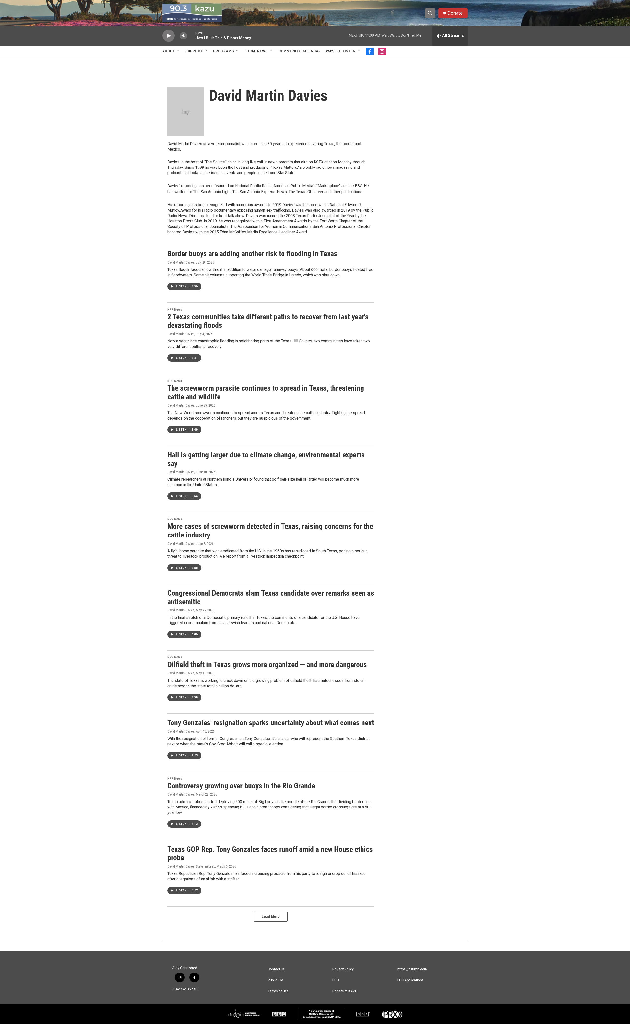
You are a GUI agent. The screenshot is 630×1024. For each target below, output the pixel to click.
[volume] (183, 35)
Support (194, 51)
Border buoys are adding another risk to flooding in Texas (252, 253)
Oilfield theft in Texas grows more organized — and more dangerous (267, 664)
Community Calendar (299, 51)
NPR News (174, 309)
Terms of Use (278, 991)
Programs (223, 51)
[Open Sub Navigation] (178, 51)
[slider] (191, 35)
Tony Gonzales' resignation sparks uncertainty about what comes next (270, 722)
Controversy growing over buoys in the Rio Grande (241, 785)
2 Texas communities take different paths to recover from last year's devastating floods (268, 321)
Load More (271, 916)
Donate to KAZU (344, 991)
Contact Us (276, 969)
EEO (335, 980)
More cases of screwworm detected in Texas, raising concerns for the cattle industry (270, 530)
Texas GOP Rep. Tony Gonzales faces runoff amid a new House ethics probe (270, 853)
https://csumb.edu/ (412, 969)
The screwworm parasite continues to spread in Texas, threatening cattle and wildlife (265, 392)
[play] (169, 36)
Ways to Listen (341, 51)
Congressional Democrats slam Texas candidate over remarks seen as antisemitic (270, 597)
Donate (455, 13)
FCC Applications (410, 980)
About (168, 51)
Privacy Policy (343, 969)
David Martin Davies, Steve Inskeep (191, 866)
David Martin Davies (180, 262)
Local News (256, 51)
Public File (275, 980)
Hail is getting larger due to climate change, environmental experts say (266, 459)
